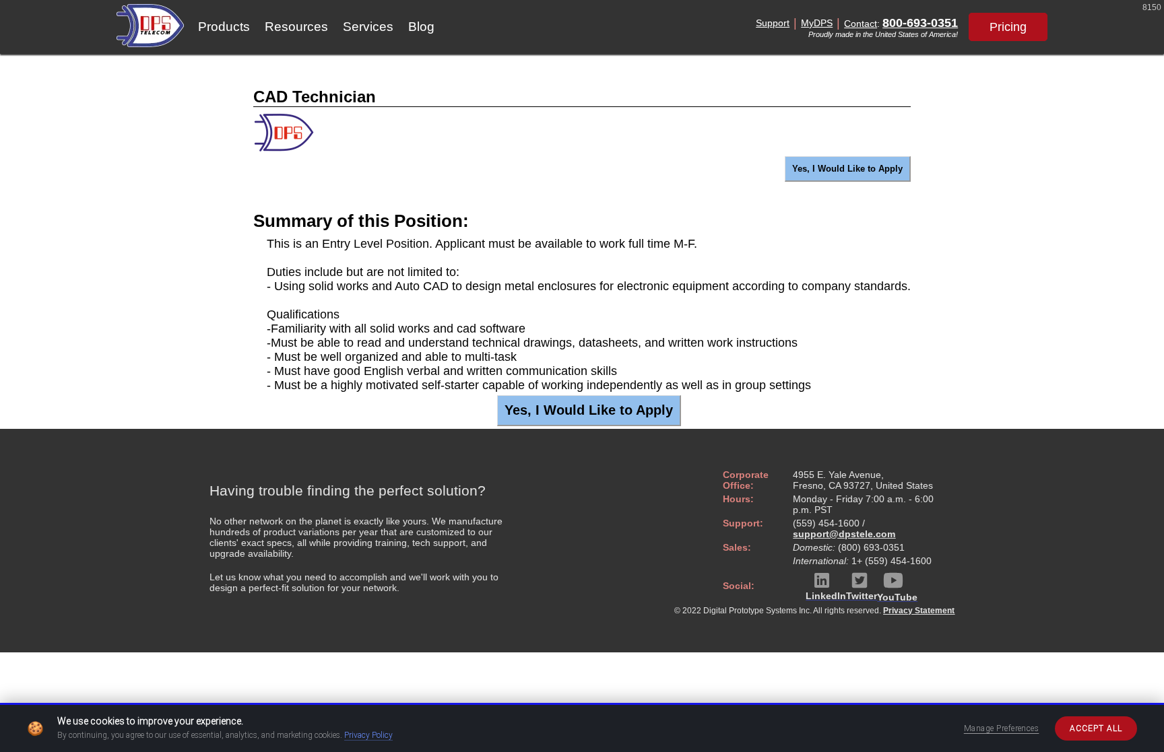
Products (224, 27)
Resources (296, 27)
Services (368, 27)
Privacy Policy (368, 735)
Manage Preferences (1001, 728)
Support (772, 23)
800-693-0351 (920, 23)
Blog (421, 27)
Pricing (1008, 27)
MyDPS (817, 23)
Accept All (1096, 728)
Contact (860, 23)
